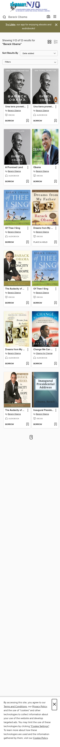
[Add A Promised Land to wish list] (27, 182)
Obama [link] (37, 167)
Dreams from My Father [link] (43, 228)
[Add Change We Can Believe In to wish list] (55, 364)
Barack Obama (14, 110)
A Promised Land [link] (14, 167)
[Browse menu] (55, 17)
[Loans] (48, 17)
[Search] (4, 16)
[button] (49, 42)
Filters (8, 62)
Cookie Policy (40, 738)
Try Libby (10, 24)
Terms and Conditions (15, 706)
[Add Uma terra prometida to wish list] (27, 121)
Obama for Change (44, 353)
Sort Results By (10, 53)
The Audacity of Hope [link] (15, 288)
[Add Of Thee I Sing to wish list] (27, 242)
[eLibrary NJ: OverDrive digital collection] (30, 7)
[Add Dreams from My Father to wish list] (55, 242)
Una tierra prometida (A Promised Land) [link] (43, 106)
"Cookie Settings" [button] (39, 726)
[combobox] (23, 17)
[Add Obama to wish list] (55, 182)
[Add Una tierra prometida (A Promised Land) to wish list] (55, 121)
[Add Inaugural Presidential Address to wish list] (55, 424)
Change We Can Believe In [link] (43, 349)
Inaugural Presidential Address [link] (43, 410)
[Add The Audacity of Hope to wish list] (27, 303)
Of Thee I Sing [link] (12, 228)
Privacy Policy (39, 706)
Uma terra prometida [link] (15, 106)
